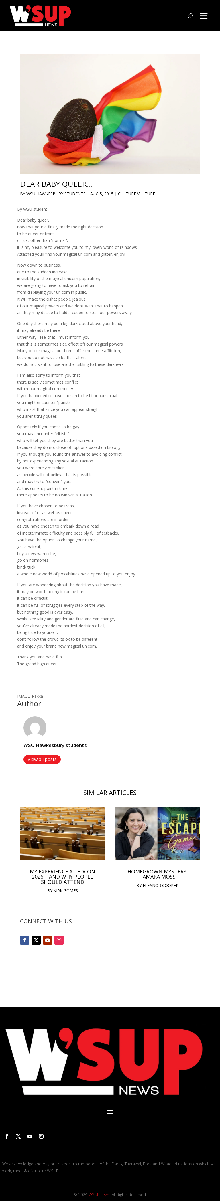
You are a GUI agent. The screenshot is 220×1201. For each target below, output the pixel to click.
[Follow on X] (36, 940)
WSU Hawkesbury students (56, 193)
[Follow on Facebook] (24, 940)
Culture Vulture (136, 193)
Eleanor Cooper (160, 885)
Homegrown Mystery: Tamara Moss (157, 874)
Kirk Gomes (66, 890)
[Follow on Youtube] (47, 940)
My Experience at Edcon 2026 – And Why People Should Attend (62, 876)
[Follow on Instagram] (59, 940)
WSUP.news (99, 1194)
